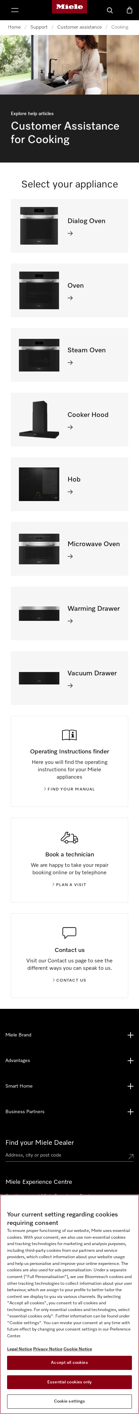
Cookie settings (69, 1401)
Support (39, 27)
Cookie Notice (77, 1349)
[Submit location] (131, 1156)
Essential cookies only (69, 1382)
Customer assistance (79, 27)
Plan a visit (71, 885)
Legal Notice (19, 1349)
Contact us (71, 981)
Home (14, 27)
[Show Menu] (15, 10)
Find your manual (71, 789)
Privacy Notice (47, 1349)
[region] (69, 1304)
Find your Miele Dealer (39, 1142)
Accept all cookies (69, 1362)
